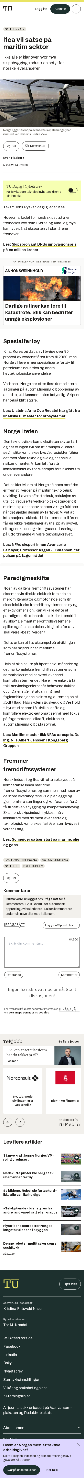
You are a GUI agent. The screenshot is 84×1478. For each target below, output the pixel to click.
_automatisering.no (21, 859)
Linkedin (10, 1355)
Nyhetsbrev (14, 28)
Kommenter (37, 145)
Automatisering (55, 859)
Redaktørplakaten (39, 1413)
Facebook (11, 1346)
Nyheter (12, 865)
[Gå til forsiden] (7, 9)
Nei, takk (52, 1469)
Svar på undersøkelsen (21, 1469)
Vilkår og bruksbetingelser (25, 1388)
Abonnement (14, 1428)
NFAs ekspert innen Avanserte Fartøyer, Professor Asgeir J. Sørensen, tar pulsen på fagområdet (41, 550)
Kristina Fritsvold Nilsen (23, 1309)
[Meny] (76, 8)
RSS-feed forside (17, 1338)
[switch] (73, 190)
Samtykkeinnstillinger (21, 1380)
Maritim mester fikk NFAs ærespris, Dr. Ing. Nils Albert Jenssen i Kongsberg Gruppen (41, 740)
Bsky (7, 1363)
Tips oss (70, 1284)
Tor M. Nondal (15, 1325)
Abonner (60, 8)
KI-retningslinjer (16, 1396)
